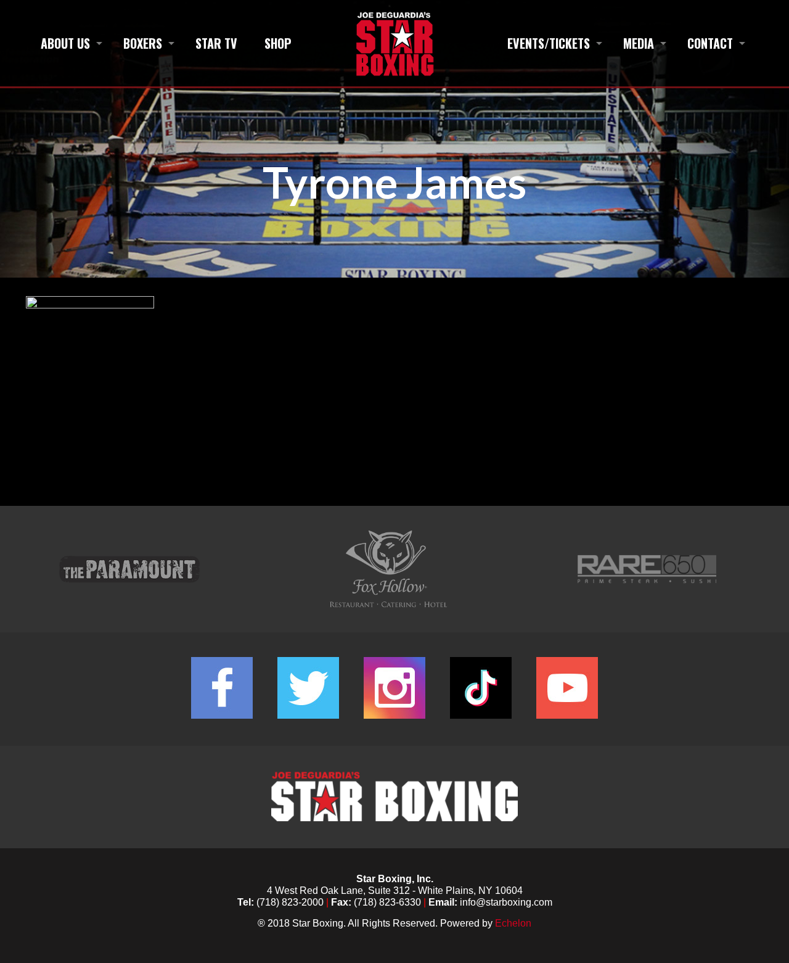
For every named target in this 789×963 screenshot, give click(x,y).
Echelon (513, 923)
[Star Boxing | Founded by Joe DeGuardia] (394, 43)
